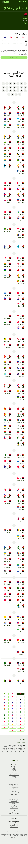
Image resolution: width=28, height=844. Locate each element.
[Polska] (20, 721)
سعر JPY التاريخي (21, 748)
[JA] (13, 712)
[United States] (13, 727)
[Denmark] (13, 700)
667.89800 (9, 43)
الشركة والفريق (14, 766)
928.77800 (21, 43)
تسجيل (6, 1)
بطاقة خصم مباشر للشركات (14, 792)
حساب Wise (14, 785)
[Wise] (21, 2)
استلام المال (14, 790)
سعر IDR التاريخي (5, 751)
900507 (6, 835)
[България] (20, 697)
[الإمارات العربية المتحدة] (20, 694)
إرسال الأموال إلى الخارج (14, 784)
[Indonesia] (20, 709)
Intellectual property (14, 826)
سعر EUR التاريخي (5, 746)
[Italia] (20, 712)
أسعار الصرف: (22, 739)
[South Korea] (20, 715)
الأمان (14, 767)
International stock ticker (14, 802)
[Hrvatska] (13, 706)
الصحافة (14, 769)
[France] (13, 703)
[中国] (20, 730)
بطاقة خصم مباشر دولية (14, 787)
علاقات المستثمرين (14, 773)
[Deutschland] (20, 700)
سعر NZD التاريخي (21, 749)
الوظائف (14, 770)
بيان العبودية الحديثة (14, 825)
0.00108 (22, 40)
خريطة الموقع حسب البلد (14, 824)
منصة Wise (14, 791)
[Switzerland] (13, 697)
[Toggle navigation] (3, 2)
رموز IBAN (14, 805)
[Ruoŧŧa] (13, 724)
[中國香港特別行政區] (13, 730)
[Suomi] (20, 703)
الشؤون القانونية (14, 818)
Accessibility (14, 777)
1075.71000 (15, 43)
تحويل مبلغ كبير (14, 788)
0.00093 (16, 40)
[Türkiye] (20, 727)
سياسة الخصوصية (14, 819)
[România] (13, 721)
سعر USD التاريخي (21, 751)
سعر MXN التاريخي (13, 746)
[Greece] (20, 706)
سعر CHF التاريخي (13, 751)
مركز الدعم (14, 776)
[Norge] (13, 718)
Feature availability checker (14, 779)
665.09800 (3, 43)
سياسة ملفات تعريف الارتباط (14, 821)
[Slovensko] (20, 724)
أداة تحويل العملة (14, 800)
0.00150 (10, 40)
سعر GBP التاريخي (21, 746)
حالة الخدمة (14, 772)
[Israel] (13, 709)
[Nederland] (20, 718)
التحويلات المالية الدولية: (20, 742)
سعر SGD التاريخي (5, 749)
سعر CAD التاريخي (13, 748)
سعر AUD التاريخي (12, 745)
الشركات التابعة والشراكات (14, 774)
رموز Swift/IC (14, 803)
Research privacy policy (14, 799)
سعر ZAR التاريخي (13, 749)
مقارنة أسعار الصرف (14, 57)
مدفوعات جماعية (14, 794)
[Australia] (13, 694)
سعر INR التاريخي (5, 748)
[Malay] (13, 715)
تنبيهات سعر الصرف (14, 806)
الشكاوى (14, 822)
